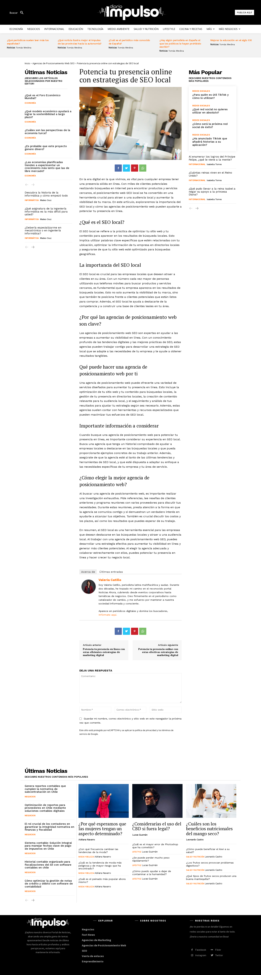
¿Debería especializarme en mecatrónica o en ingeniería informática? (43, 230)
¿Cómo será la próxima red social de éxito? (210, 125)
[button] (18, 13)
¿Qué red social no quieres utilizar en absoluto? (210, 111)
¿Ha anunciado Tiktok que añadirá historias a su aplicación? (209, 142)
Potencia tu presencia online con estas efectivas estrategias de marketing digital (158, 652)
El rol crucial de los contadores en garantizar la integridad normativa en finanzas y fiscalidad (49, 826)
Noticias (11, 48)
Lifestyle (136, 852)
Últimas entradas (111, 571)
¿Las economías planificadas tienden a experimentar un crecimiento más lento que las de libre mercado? (47, 167)
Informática (32, 200)
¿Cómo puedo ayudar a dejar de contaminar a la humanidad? (151, 873)
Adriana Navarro (86, 839)
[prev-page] (27, 185)
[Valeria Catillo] (88, 587)
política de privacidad (145, 730)
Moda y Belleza (86, 857)
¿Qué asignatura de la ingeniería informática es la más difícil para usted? (46, 211)
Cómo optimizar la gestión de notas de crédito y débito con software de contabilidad (49, 883)
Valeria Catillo (110, 580)
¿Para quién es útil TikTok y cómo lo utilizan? (210, 96)
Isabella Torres (214, 164)
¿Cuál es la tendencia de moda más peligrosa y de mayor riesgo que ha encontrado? (100, 865)
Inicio (27, 63)
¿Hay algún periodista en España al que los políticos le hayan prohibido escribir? (180, 43)
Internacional (197, 164)
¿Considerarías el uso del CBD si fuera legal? (156, 826)
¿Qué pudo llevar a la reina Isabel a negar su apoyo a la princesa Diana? (212, 191)
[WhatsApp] (142, 168)
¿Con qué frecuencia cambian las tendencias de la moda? (98, 851)
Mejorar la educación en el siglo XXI (231, 40)
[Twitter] (126, 168)
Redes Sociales (201, 91)
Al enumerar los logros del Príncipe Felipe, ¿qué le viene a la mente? (212, 158)
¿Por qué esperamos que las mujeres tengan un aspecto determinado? (102, 828)
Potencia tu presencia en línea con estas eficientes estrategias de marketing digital (104, 652)
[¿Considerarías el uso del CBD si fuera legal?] (157, 801)
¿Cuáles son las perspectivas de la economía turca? (47, 132)
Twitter (219, 955)
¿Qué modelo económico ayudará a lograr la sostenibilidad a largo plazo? (48, 114)
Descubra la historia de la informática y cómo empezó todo (46, 194)
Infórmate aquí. (108, 614)
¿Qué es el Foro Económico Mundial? (42, 97)
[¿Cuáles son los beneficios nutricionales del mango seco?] (211, 801)
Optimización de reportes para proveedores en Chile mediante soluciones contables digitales (45, 807)
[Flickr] (212, 950)
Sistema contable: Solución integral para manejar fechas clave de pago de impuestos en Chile (48, 845)
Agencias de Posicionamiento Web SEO (53, 63)
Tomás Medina (23, 47)
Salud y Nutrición (195, 857)
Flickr (218, 949)
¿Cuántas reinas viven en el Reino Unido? (210, 174)
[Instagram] (192, 955)
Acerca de (88, 571)
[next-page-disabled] (32, 185)
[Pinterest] (134, 168)
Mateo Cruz (45, 200)
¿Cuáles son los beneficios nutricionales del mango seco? (209, 828)
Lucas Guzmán (139, 834)
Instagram (200, 955)
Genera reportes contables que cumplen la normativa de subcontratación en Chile (45, 788)
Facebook (200, 949)
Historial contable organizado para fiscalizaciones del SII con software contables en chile (48, 864)
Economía (30, 103)
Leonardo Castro (195, 839)
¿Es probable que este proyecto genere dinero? (46, 148)
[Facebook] (118, 168)
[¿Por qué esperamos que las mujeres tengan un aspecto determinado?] (103, 801)
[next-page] (32, 247)
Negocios (30, 796)
